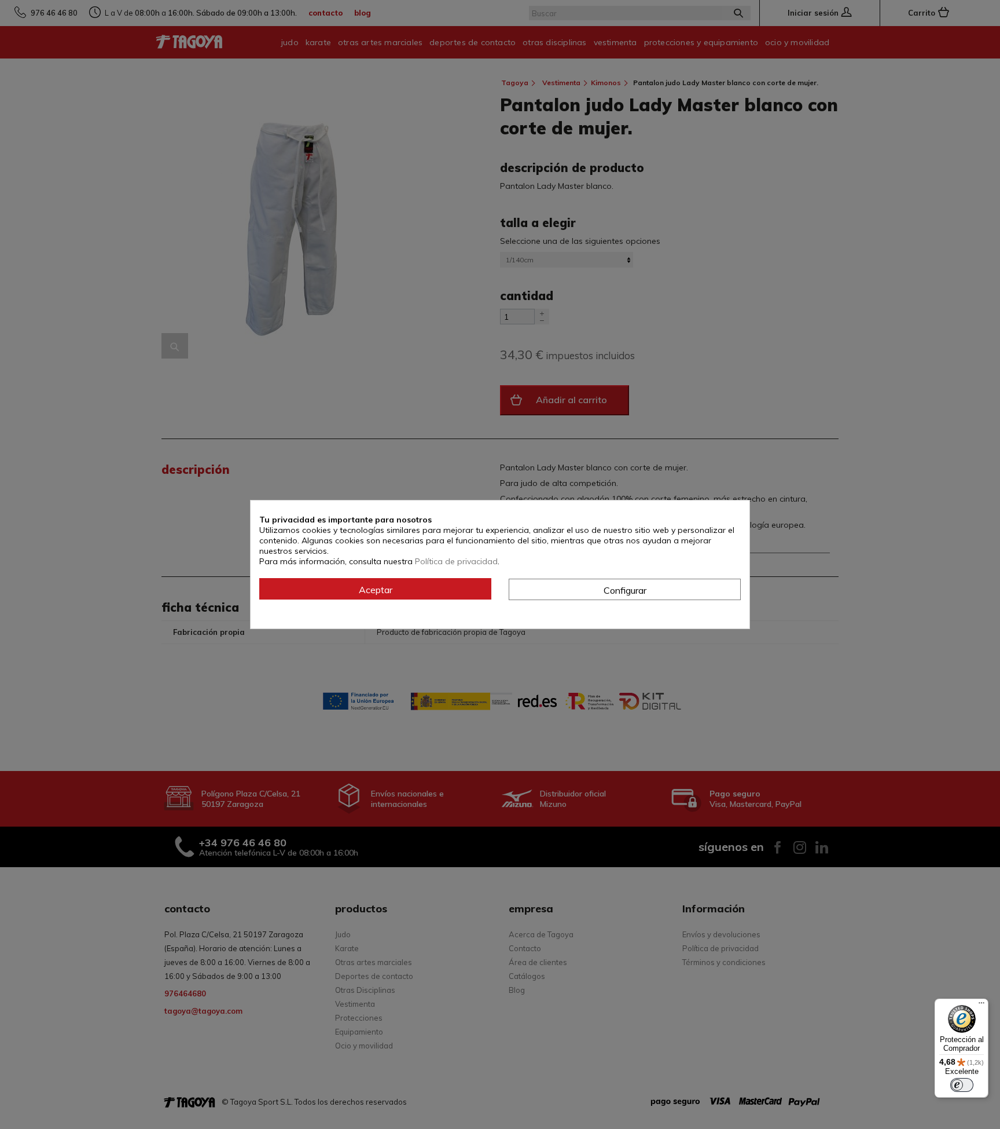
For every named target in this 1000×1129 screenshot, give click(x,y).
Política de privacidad (456, 561)
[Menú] (981, 1006)
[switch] (961, 1085)
